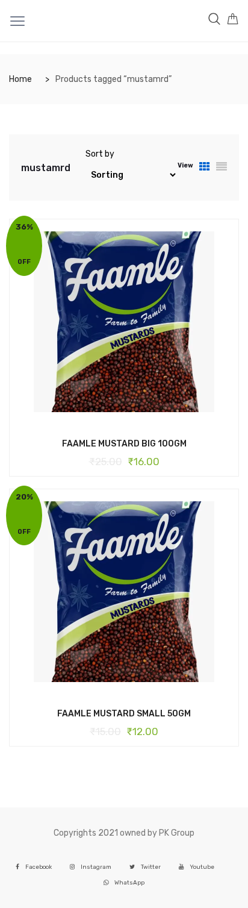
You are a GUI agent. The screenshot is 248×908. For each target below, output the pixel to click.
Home (20, 79)
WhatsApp (129, 882)
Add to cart (115, 443)
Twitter (151, 866)
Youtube (202, 866)
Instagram (96, 866)
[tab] (204, 167)
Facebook (38, 866)
